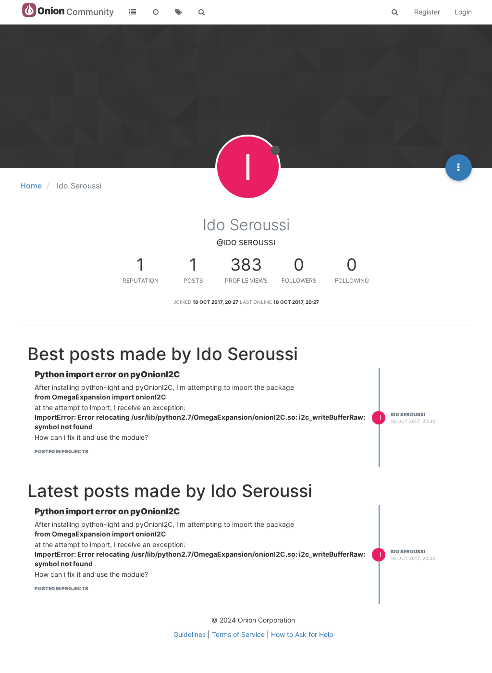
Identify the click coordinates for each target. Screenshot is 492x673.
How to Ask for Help (302, 634)
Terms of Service (238, 634)
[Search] (201, 12)
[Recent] (155, 12)
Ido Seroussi (408, 414)
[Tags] (178, 12)
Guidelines (189, 634)
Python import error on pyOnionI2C (107, 374)
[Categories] (132, 12)
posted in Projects (61, 451)
